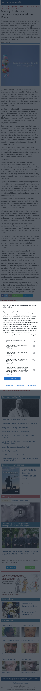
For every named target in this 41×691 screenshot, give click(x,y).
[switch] (33, 346)
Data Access (20, 385)
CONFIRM (12, 378)
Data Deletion (9, 385)
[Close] (37, 305)
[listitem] (20, 341)
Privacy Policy (31, 385)
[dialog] (20, 345)
